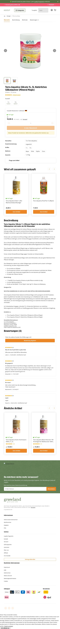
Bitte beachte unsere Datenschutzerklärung (15, 485)
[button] (7, 80)
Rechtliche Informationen (12, 563)
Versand (25, 119)
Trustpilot (34, 10)
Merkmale (25, 20)
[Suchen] (46, 10)
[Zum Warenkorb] (55, 10)
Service (6, 532)
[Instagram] (12, 608)
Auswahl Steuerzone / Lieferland (16, 110)
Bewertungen (34, 20)
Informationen (8, 515)
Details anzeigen (8, 626)
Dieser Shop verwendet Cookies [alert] (8, 615)
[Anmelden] (52, 10)
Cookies (6, 581)
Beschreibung (16, 20)
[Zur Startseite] (8, 10)
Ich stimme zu (5, 628)
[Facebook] (5, 608)
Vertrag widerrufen (30, 559)
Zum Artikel (16, 212)
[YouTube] (9, 608)
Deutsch (51, 4)
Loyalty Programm (39, 1)
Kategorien (21, 10)
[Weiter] (54, 50)
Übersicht (7, 20)
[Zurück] (5, 50)
